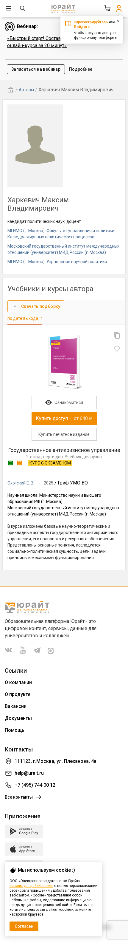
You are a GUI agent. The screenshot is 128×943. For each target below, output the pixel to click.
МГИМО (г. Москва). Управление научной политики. (57, 261)
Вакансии (15, 706)
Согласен (24, 926)
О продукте (17, 694)
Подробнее (80, 69)
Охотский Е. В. (20, 483)
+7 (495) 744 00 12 (35, 785)
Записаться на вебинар (35, 69)
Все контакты (19, 797)
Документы (18, 718)
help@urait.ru (29, 773)
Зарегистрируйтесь (91, 22)
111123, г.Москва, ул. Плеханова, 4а (55, 761)
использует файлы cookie (31, 886)
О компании (18, 682)
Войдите (82, 27)
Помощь (14, 730)
